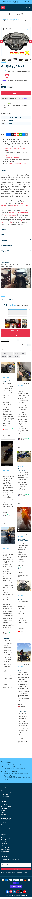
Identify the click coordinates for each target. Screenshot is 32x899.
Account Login (5, 790)
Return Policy (4, 842)
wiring (4, 356)
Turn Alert (22, 148)
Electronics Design (6, 828)
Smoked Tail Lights (22, 221)
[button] (12, 435)
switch (16, 353)
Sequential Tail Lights (6, 222)
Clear (3, 87)
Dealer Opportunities (6, 826)
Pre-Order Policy (5, 838)
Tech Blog (3, 814)
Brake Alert (16, 148)
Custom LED (10, 895)
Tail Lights (7, 19)
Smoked (10, 87)
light (10, 356)
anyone (16, 356)
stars (10, 353)
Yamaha (4, 353)
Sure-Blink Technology (13, 157)
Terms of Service (5, 849)
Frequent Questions (6, 806)
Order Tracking (5, 796)
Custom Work (4, 824)
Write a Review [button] (16, 331)
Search (3, 812)
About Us (3, 822)
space (22, 353)
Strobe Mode (10, 150)
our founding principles (11, 215)
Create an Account (6, 792)
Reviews (3, 810)
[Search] (23, 7)
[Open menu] (3, 7)
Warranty (10, 163)
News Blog (4, 808)
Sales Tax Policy (5, 844)
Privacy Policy (4, 840)
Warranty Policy (5, 851)
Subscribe (16, 869)
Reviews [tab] (4, 340)
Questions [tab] (14, 340)
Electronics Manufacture (7, 830)
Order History (4, 794)
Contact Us (4, 804)
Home (2, 19)
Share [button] (6, 432)
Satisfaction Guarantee (20, 163)
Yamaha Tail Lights (14, 19)
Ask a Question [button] (17, 335)
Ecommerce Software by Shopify (20, 895)
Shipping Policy (5, 847)
